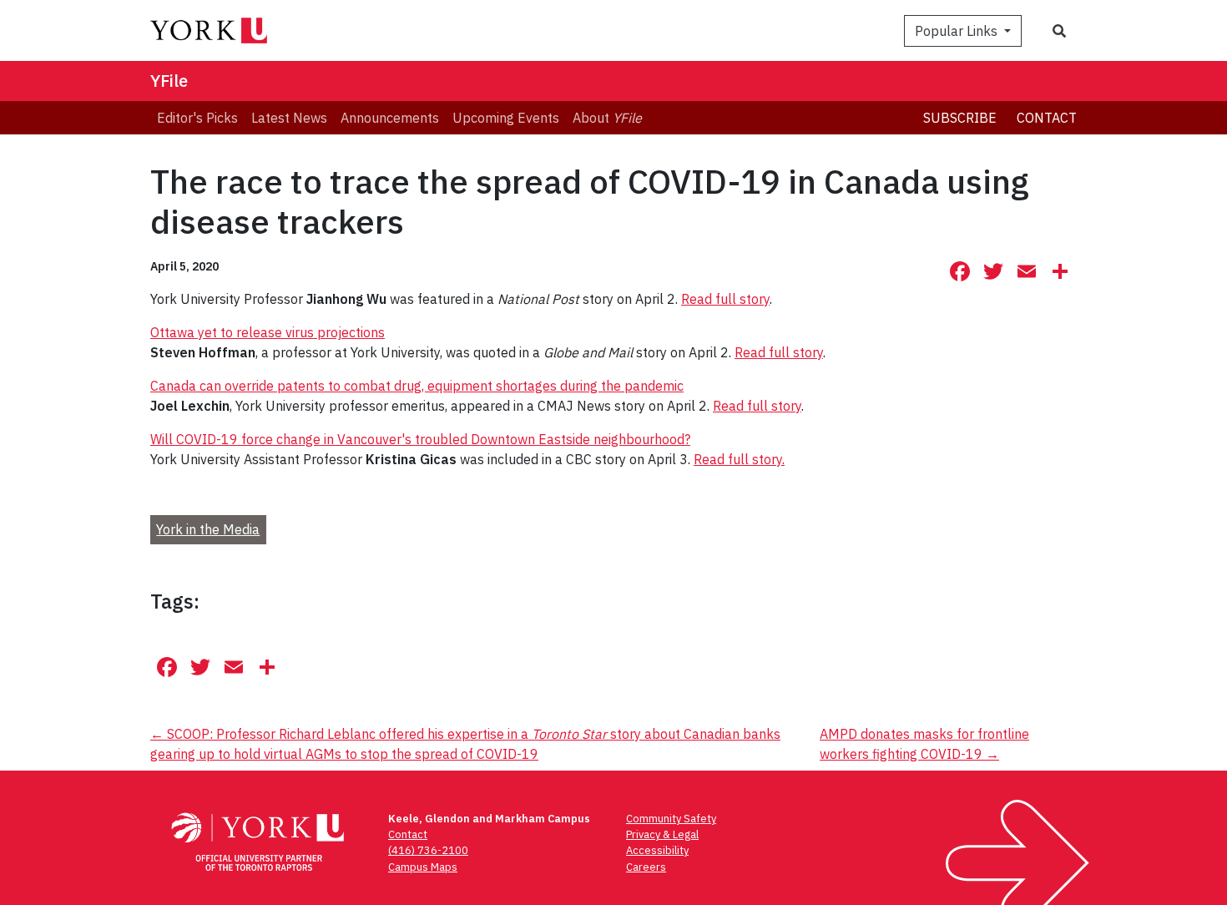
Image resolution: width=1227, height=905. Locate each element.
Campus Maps (422, 867)
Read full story (725, 299)
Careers (646, 867)
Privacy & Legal (662, 834)
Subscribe (960, 117)
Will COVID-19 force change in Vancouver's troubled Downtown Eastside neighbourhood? (420, 439)
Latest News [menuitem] (289, 117)
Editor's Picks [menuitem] (197, 117)
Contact (1047, 117)
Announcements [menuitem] (390, 117)
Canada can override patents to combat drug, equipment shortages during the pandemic (417, 385)
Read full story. (739, 459)
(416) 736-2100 (428, 850)
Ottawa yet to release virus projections (267, 332)
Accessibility (657, 850)
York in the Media (208, 529)
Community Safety (671, 818)
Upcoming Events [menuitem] (505, 117)
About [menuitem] (607, 117)
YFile (169, 80)
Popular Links (958, 31)
